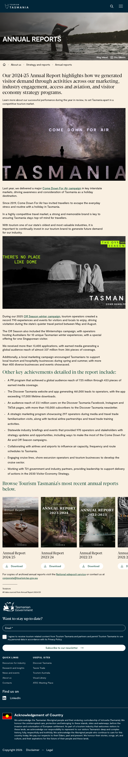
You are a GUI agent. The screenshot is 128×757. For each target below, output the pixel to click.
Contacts (7, 682)
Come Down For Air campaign (61, 188)
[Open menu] (121, 6)
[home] (18, 606)
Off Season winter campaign (42, 316)
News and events (11, 672)
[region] (64, 533)
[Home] (16, 6)
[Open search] (112, 6)
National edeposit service (71, 574)
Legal (49, 750)
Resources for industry (13, 663)
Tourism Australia (41, 672)
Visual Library (39, 677)
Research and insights (13, 668)
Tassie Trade (39, 668)
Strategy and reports (38, 64)
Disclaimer (32, 750)
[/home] (4, 65)
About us (16, 64)
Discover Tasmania (42, 663)
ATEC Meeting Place (43, 682)
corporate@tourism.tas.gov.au (20, 577)
